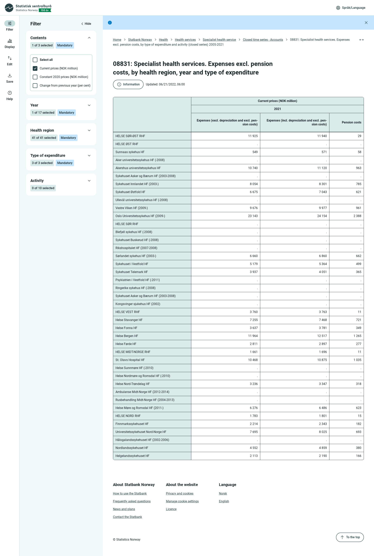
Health (163, 40)
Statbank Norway (140, 40)
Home (117, 40)
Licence (171, 509)
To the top (353, 537)
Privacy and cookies (179, 493)
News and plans (124, 509)
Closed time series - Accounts (263, 40)
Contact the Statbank (127, 517)
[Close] (366, 23)
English (224, 501)
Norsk (223, 493)
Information (131, 84)
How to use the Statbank (130, 493)
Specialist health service (219, 40)
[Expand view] (361, 39)
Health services (185, 40)
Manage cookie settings (182, 501)
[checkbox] (61, 60)
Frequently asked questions (132, 501)
